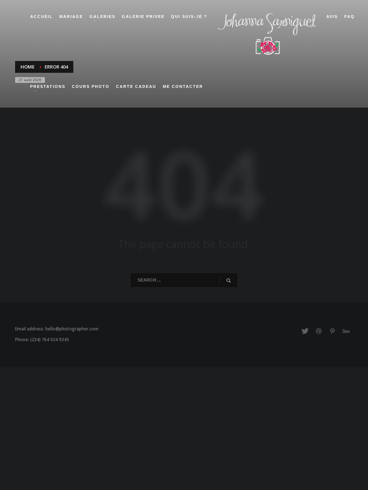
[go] (228, 280)
